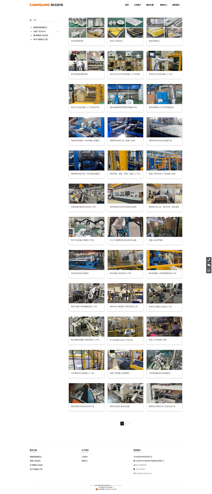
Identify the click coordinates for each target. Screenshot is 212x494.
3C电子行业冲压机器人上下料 (160, 74)
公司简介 (137, 5)
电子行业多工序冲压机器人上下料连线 (125, 74)
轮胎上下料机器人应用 (158, 340)
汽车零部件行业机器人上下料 (82, 373)
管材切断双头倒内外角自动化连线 (123, 207)
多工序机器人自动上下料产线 (121, 340)
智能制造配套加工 (40, 27)
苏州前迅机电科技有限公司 (103, 485)
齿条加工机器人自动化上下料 (160, 307)
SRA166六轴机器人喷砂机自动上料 (124, 307)
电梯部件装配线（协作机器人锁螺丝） (86, 141)
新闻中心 (163, 5)
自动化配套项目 (77, 41)
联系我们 (176, 5)
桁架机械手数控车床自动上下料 (83, 207)
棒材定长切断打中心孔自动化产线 (162, 406)
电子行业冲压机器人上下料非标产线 (85, 107)
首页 (127, 5)
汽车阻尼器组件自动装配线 (159, 373)
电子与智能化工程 (40, 39)
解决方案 (149, 5)
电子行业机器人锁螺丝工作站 (82, 240)
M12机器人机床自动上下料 (120, 273)
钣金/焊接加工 (154, 41)
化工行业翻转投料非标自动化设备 (123, 240)
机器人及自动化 (35, 461)
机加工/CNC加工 (116, 41)
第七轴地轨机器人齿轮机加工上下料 (85, 340)
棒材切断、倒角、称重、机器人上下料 (125, 174)
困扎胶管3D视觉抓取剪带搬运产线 (123, 107)
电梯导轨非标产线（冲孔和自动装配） (86, 174)
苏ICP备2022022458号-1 (106, 487)
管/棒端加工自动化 (40, 35)
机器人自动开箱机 (156, 240)
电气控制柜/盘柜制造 (79, 74)
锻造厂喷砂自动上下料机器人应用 (162, 174)
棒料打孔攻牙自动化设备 (119, 406)
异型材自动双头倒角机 (80, 273)
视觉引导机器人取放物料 (119, 373)
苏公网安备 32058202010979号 (107, 489)
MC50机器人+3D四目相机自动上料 (162, 273)
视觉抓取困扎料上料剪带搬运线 (161, 107)
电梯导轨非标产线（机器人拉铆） (123, 141)
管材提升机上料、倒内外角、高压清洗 (164, 207)
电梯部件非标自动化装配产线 (160, 141)
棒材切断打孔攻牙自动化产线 (82, 406)
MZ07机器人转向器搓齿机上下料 (84, 307)
